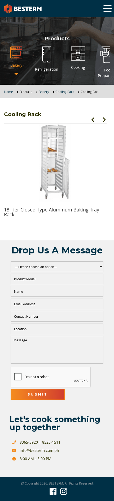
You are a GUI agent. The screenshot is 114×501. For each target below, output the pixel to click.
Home (8, 92)
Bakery (44, 92)
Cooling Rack (64, 92)
